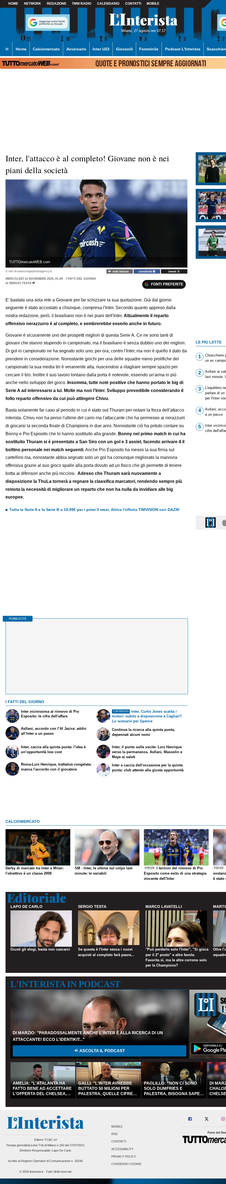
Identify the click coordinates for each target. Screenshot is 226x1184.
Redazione (56, 3)
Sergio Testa (20, 283)
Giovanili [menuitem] (124, 49)
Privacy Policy (123, 1156)
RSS (114, 1134)
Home (13, 3)
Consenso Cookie (126, 1164)
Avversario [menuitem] (76, 49)
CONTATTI (133, 3)
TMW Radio (81, 3)
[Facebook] (190, 1119)
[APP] (211, 522)
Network (32, 3)
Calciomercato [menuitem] (46, 49)
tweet (172, 271)
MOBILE (153, 3)
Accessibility (122, 1149)
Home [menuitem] (21, 49)
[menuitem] (7, 49)
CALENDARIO (108, 3)
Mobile (117, 1126)
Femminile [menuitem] (148, 49)
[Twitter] (206, 1119)
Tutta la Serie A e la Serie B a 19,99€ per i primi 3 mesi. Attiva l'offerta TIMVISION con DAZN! (94, 509)
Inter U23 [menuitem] (101, 49)
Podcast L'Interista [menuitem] (182, 49)
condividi (146, 271)
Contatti (118, 1141)
